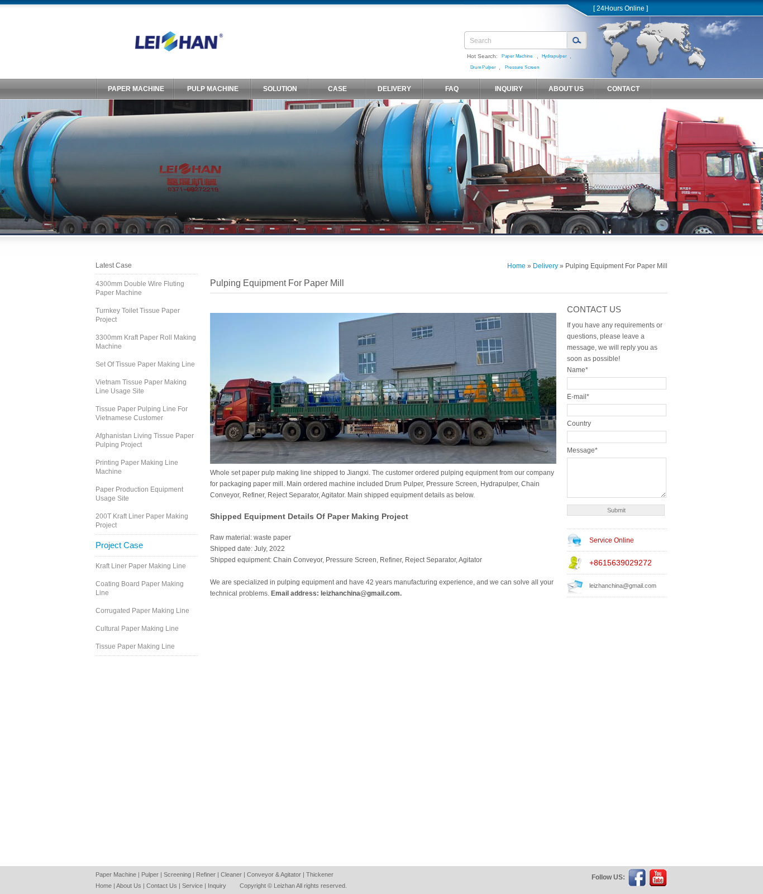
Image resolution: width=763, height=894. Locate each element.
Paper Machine (517, 56)
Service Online (611, 540)
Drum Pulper (483, 67)
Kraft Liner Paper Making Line (141, 566)
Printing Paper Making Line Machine (137, 467)
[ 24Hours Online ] (620, 8)
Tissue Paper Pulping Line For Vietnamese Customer (142, 413)
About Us (128, 885)
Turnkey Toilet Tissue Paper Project (138, 315)
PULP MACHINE (213, 89)
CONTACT (623, 89)
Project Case (119, 545)
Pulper (150, 874)
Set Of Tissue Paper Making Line (145, 364)
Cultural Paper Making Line (137, 629)
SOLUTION (280, 89)
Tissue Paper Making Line (135, 646)
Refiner (206, 874)
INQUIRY (509, 89)
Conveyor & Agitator (274, 874)
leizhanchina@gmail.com (622, 585)
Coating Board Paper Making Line (140, 588)
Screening (177, 874)
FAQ (452, 89)
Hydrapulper (553, 56)
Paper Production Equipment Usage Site (139, 494)
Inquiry (217, 885)
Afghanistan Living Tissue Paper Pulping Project (145, 440)
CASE (337, 89)
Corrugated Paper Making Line (142, 611)
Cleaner (231, 874)
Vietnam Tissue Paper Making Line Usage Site (141, 386)
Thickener (319, 874)
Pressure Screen (522, 67)
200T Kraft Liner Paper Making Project (142, 520)
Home (516, 266)
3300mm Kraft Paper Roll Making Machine (146, 342)
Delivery (545, 266)
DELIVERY (394, 89)
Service (192, 885)
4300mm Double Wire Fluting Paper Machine (140, 288)
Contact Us (161, 885)
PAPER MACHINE (136, 89)
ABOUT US (566, 89)
